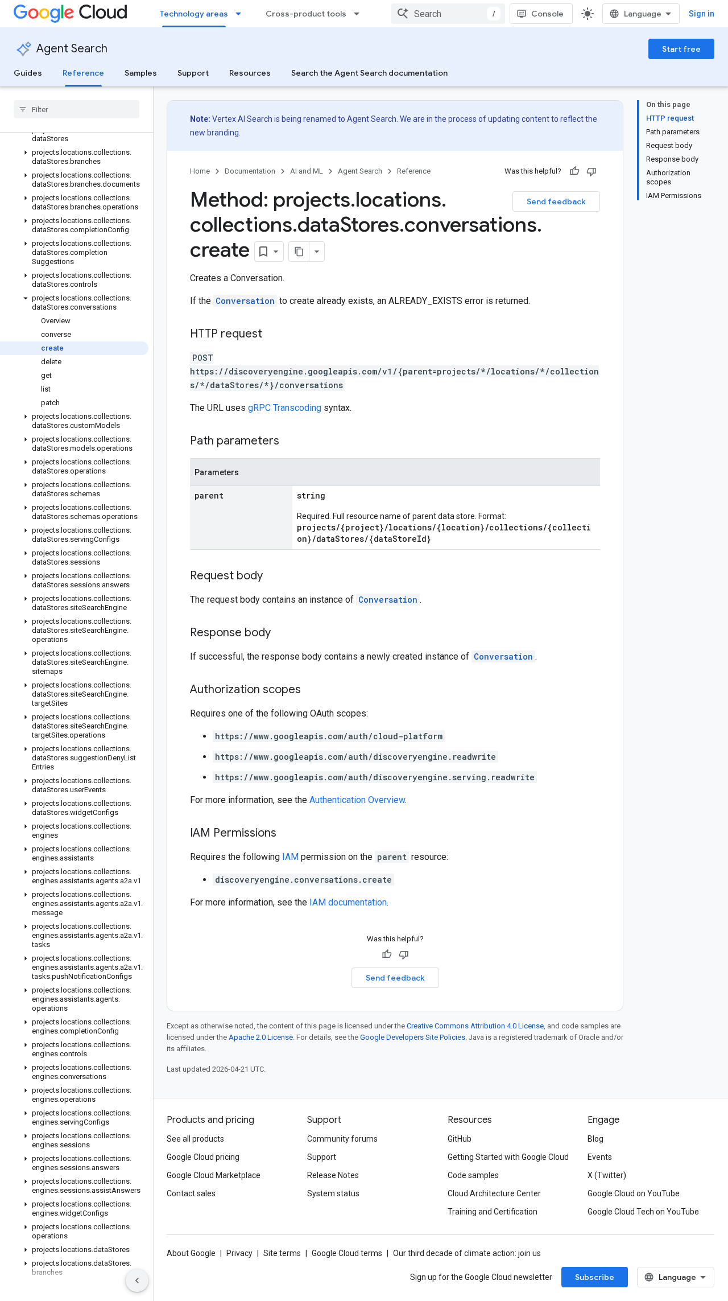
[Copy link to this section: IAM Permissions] (287, 834)
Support (193, 73)
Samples (141, 73)
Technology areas (194, 14)
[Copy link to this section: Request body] (274, 576)
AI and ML (306, 171)
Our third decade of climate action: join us (467, 1253)
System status (333, 1193)
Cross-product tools (306, 14)
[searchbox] (76, 109)
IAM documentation (348, 902)
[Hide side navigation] (137, 1280)
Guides (28, 73)
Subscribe (594, 1277)
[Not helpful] (591, 171)
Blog (595, 1138)
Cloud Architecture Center (494, 1193)
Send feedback (556, 201)
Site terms (282, 1253)
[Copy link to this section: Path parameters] (290, 441)
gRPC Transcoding (284, 407)
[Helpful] (574, 171)
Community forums (342, 1138)
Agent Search (71, 49)
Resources (250, 73)
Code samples (473, 1175)
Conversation (245, 300)
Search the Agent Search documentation (369, 73)
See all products (195, 1138)
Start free (681, 49)
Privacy (239, 1253)
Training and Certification (492, 1211)
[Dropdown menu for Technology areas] (241, 13)
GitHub (459, 1138)
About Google (191, 1253)
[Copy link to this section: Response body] (282, 633)
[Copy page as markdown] (299, 251)
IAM (290, 856)
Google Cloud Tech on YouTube (643, 1211)
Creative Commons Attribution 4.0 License (475, 1026)
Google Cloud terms (347, 1253)
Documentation (250, 171)
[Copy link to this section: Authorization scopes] (312, 690)
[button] (74, 134)
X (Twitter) (607, 1175)
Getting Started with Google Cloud (508, 1157)
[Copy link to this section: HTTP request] (273, 334)
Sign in (701, 13)
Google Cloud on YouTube (634, 1193)
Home (200, 171)
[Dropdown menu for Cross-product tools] (360, 13)
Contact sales (191, 1193)
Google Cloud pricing (203, 1157)
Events (600, 1157)
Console (547, 14)
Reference (83, 73)
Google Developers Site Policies (412, 1037)
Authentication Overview (357, 799)
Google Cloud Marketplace (213, 1175)
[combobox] (448, 13)
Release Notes (333, 1175)
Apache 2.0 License (261, 1037)
